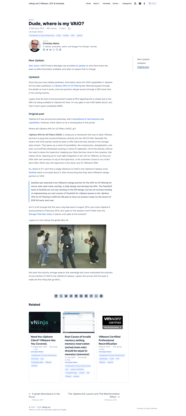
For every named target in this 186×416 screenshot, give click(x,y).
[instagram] (54, 49)
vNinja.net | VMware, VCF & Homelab (46, 3)
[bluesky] (50, 49)
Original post (143, 67)
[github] (57, 49)
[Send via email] (91, 296)
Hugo (148, 408)
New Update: (143, 59)
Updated (141, 63)
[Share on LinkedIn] (56, 296)
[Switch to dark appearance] (144, 3)
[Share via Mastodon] (71, 296)
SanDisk (32, 172)
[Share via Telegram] (101, 296)
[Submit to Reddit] (76, 296)
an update (80, 65)
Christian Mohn (36, 32)
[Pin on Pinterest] (81, 296)
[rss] (135, 3)
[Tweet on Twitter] (61, 296)
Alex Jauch (34, 65)
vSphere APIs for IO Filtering (67, 86)
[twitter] (47, 49)
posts (31, 20)
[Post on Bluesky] (66, 296)
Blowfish (154, 408)
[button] (140, 3)
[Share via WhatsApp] (96, 296)
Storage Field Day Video (40, 214)
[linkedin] (44, 49)
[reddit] (60, 49)
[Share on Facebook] (86, 296)
